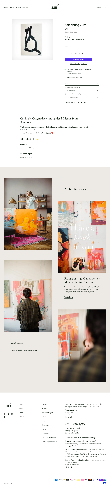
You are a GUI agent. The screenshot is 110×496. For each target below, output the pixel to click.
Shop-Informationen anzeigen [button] (74, 77)
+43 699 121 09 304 (71, 467)
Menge (66, 46)
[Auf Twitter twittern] (82, 102)
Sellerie (10, 483)
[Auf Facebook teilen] (78, 102)
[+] (77, 46)
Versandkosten (79, 40)
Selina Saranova (71, 32)
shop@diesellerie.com (74, 446)
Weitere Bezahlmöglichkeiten (78, 64)
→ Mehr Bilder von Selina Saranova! (23, 350)
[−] (71, 46)
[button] (98, 8)
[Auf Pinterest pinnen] (85, 102)
